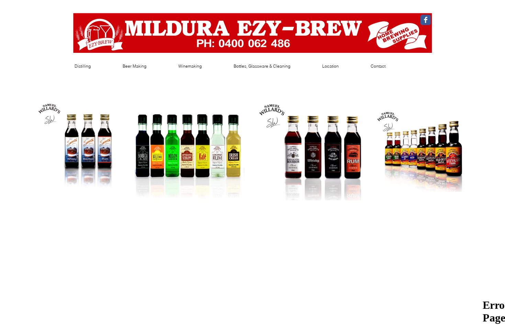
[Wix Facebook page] (425, 20)
